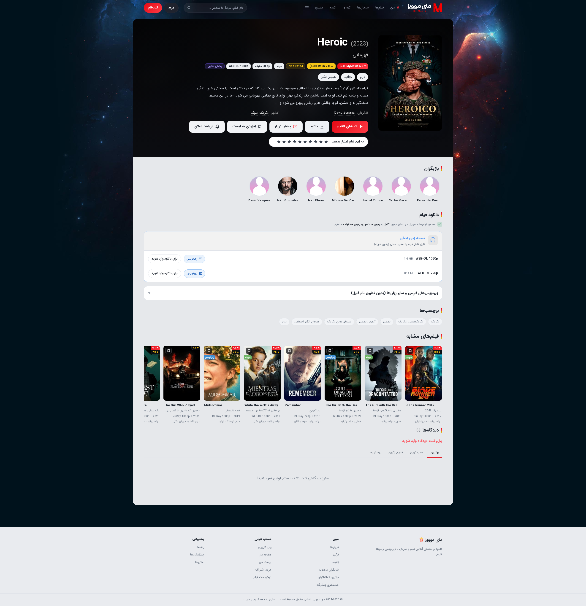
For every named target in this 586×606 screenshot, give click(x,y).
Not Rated (296, 66)
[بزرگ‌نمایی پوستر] (410, 83)
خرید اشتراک (263, 569)
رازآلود (348, 77)
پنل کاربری (264, 547)
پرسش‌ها (375, 452)
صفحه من (265, 554)
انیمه (332, 7)
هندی (319, 7)
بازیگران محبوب (329, 569)
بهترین (435, 452)
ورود (171, 7)
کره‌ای (347, 7)
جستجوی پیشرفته (327, 584)
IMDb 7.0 (321, 66)
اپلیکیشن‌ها (197, 554)
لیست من (265, 562)
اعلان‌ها (199, 562)
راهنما (200, 547)
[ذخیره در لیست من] (410, 351)
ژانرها (335, 562)
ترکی (336, 554)
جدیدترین (416, 452)
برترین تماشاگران (328, 577)
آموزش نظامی (367, 321)
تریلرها (334, 547)
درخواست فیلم (262, 577)
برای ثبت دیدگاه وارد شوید (422, 441)
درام (362, 77)
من (392, 7)
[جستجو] (189, 8)
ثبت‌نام (153, 7)
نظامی (387, 321)
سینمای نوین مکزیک (339, 321)
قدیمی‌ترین (395, 452)
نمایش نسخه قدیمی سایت (259, 599)
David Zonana (344, 112)
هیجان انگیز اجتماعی (306, 321)
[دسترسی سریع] (306, 8)
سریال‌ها (363, 7)
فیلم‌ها (379, 7)
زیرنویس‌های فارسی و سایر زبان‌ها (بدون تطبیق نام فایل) (394, 293)
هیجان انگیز (328, 77)
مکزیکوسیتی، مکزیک (410, 321)
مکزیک (264, 112)
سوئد (254, 112)
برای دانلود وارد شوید (165, 258)
